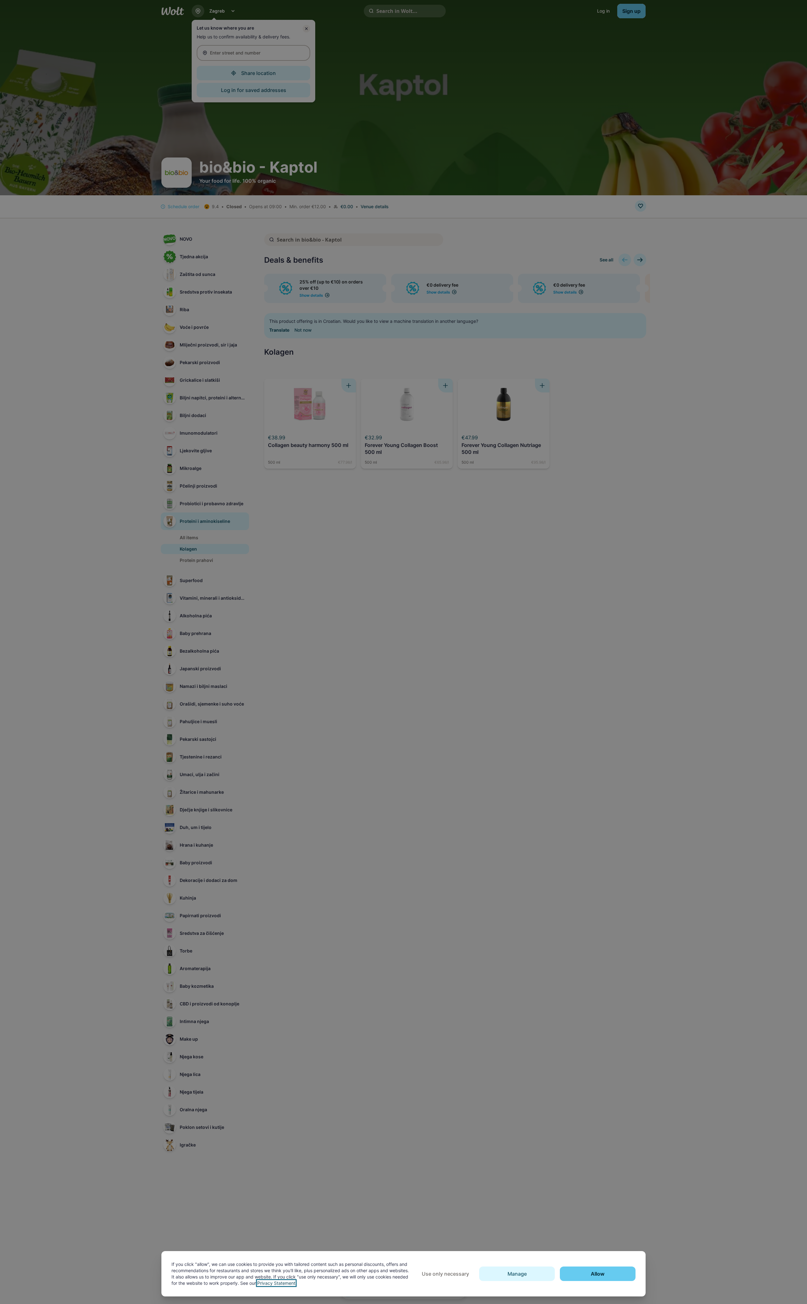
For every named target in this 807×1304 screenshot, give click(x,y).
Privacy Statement (276, 1283)
